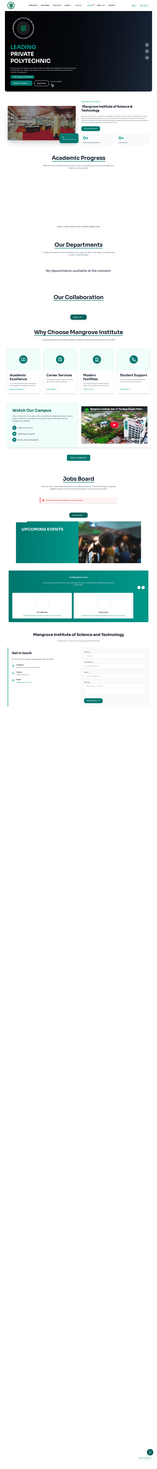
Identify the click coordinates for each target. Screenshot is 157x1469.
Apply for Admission (79, 458)
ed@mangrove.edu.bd (24, 682)
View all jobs (77, 515)
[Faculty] (147, 51)
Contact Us (124, 389)
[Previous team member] (139, 587)
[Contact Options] (150, 1452)
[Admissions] (147, 57)
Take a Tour (88, 389)
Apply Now (41, 83)
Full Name (87, 652)
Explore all (77, 317)
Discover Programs (90, 128)
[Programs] (147, 45)
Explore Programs (20, 83)
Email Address (88, 662)
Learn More (51, 389)
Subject (86, 672)
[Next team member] (143, 587)
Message (87, 682)
